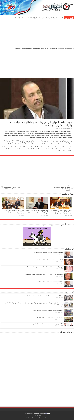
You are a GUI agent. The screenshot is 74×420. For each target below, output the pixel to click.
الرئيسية (70, 48)
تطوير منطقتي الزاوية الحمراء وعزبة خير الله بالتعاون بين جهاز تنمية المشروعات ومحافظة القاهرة (61, 211)
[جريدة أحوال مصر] (37, 7)
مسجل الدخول (53, 225)
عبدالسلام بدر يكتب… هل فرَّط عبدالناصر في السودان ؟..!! (48, 252)
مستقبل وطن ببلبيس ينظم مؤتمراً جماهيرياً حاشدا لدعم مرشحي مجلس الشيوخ (43, 295)
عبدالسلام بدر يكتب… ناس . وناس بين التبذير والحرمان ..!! (49, 281)
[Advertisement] (37, 33)
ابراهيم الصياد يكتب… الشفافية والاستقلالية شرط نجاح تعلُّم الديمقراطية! (45, 267)
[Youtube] (36, 416)
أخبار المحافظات (63, 48)
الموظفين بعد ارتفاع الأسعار (41, 244)
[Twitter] (37, 416)
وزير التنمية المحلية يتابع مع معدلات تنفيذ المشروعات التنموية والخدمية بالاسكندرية (14, 211)
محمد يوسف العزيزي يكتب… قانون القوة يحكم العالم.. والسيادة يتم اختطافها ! (44, 274)
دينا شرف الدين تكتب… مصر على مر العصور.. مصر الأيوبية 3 (48, 259)
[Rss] (41, 416)
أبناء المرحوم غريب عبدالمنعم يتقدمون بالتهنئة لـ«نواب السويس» (47, 323)
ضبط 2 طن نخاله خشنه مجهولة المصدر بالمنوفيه (12, 187)
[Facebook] (39, 416)
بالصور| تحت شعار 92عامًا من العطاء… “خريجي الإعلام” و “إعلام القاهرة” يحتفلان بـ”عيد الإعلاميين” (39, 17)
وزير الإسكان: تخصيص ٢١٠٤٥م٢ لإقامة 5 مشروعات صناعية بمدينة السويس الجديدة (37, 211)
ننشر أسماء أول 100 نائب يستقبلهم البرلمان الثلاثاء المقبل (48, 317)
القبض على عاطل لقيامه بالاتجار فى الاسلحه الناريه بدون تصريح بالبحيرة (61, 188)
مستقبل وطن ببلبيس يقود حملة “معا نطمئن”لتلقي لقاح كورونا (48, 310)
